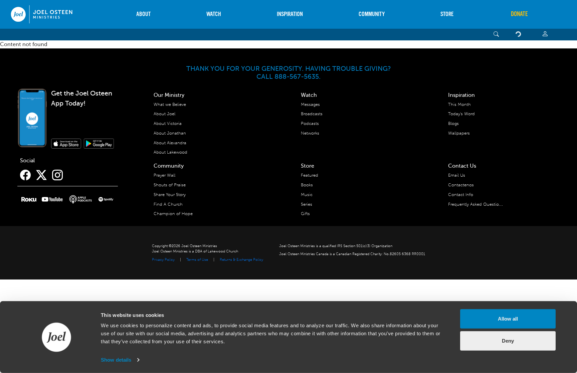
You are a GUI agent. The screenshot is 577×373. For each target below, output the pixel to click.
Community (372, 14)
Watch (213, 14)
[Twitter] (41, 175)
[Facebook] (25, 175)
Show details (116, 360)
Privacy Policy (163, 259)
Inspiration (290, 14)
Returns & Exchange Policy (241, 259)
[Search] (496, 34)
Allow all (508, 319)
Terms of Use (197, 259)
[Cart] (519, 34)
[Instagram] (57, 175)
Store (446, 14)
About (143, 14)
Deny (508, 340)
